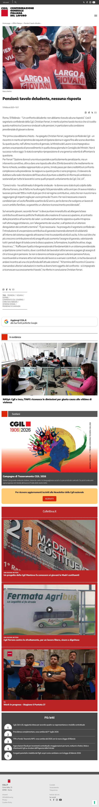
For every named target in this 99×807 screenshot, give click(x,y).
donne (5, 297)
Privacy (4, 800)
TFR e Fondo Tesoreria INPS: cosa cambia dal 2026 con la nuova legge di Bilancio (44, 739)
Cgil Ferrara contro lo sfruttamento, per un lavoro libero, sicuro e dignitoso (41, 640)
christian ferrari (10, 302)
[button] (86, 113)
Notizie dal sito (55, 795)
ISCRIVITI (49, 498)
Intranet (6, 2)
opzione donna (9, 304)
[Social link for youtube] (94, 2)
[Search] (15, 2)
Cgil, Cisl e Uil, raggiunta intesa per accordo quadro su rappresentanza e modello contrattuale (49, 725)
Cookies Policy (7, 802)
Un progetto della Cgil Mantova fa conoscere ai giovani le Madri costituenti (41, 575)
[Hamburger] (95, 15)
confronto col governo (13, 300)
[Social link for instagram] (90, 2)
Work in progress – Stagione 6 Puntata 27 (24, 704)
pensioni (10, 295)
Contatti (52, 785)
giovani (19, 295)
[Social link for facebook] (87, 2)
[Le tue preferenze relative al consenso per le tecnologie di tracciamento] (94, 802)
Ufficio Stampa (17, 23)
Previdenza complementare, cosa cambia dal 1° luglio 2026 (36, 732)
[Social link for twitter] (84, 2)
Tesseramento (54, 787)
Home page (6, 23)
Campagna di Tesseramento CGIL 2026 (24, 476)
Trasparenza (53, 790)
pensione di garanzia (11, 306)
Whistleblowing (7, 797)
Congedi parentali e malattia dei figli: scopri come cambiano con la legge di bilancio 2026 (47, 753)
